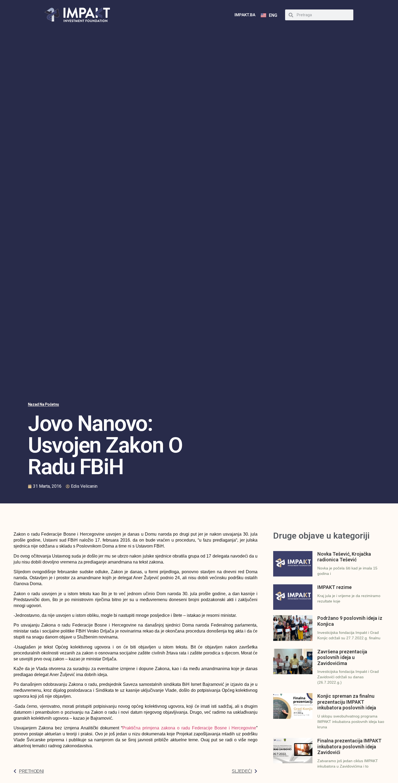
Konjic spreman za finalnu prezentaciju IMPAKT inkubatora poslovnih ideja (346, 701)
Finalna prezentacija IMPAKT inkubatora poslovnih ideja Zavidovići (349, 746)
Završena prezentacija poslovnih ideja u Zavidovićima (342, 657)
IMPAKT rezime (334, 587)
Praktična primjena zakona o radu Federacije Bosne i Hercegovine (189, 728)
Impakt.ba (244, 14)
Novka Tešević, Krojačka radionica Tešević (344, 557)
